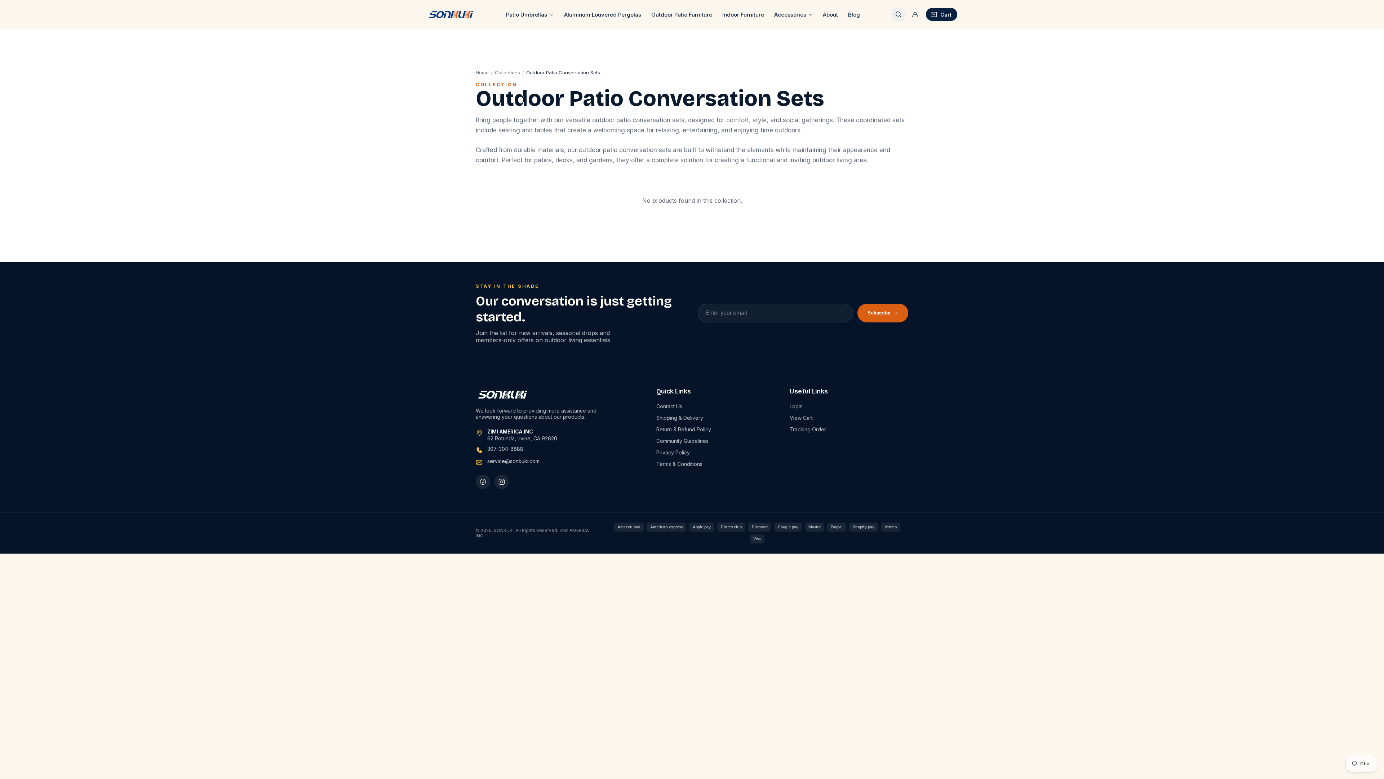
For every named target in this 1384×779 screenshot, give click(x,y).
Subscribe (879, 313)
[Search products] (898, 14)
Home (482, 72)
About (830, 14)
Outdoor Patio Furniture (681, 14)
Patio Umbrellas (526, 14)
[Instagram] (501, 482)
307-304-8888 (505, 449)
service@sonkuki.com (513, 461)
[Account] (915, 14)
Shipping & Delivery (679, 418)
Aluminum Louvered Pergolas (602, 14)
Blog (854, 14)
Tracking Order (808, 429)
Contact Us (669, 406)
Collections (507, 72)
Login (796, 406)
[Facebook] (483, 482)
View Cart (801, 418)
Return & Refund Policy (683, 429)
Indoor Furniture (743, 14)
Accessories (790, 14)
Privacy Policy (673, 452)
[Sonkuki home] (451, 14)
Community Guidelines (682, 441)
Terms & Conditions (679, 464)
